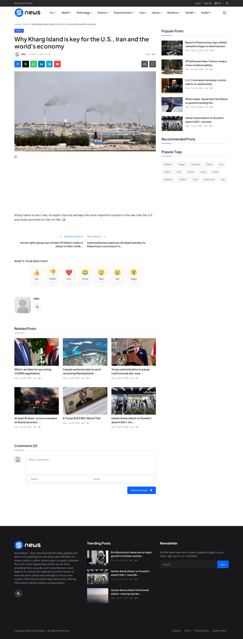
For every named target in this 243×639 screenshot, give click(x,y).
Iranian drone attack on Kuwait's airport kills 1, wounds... (204, 119)
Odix (37, 298)
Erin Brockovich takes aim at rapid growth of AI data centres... (131, 554)
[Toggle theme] (227, 3)
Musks (191, 171)
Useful (205, 12)
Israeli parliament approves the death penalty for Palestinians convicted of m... (116, 244)
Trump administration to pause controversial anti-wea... (130, 371)
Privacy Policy (201, 630)
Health (189, 12)
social (203, 171)
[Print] (144, 64)
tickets (209, 164)
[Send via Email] (57, 64)
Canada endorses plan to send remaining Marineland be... (82, 371)
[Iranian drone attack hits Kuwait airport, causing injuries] (97, 595)
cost (221, 164)
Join (223, 564)
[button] (218, 3)
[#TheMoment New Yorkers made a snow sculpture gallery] (172, 66)
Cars (142, 12)
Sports (156, 12)
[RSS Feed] (37, 307)
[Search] (225, 12)
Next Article (94, 236)
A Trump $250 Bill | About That (82, 418)
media (215, 171)
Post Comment (139, 490)
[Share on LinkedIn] (41, 64)
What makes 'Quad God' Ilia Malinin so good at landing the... (206, 100)
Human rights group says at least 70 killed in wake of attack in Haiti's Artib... (51, 244)
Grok (195, 179)
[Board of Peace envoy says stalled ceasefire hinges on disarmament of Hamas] (172, 48)
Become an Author (23, 3)
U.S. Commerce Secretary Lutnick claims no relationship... (205, 81)
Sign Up (208, 3)
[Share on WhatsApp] (33, 64)
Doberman (209, 179)
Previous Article (73, 236)
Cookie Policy (219, 630)
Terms (187, 630)
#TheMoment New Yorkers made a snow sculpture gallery (206, 63)
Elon (179, 171)
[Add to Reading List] (152, 64)
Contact (176, 630)
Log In (198, 3)
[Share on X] (25, 64)
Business (172, 12)
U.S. (52, 12)
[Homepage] (27, 12)
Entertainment (123, 12)
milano (167, 171)
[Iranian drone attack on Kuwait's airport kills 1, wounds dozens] (172, 123)
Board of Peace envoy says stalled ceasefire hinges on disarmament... (206, 44)
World (65, 12)
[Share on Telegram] (49, 64)
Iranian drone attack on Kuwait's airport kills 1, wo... (131, 420)
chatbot (183, 179)
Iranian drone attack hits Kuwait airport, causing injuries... (130, 591)
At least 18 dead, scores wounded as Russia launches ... (35, 420)
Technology (83, 12)
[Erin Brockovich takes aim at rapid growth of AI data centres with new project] (97, 557)
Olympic (168, 164)
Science (102, 12)
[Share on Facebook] (17, 64)
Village (181, 164)
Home (17, 24)
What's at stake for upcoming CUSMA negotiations (32, 371)
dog (223, 179)
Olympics (195, 164)
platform (168, 179)
